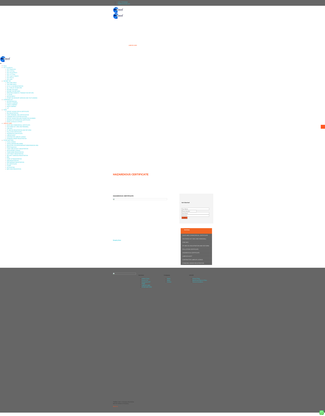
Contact (169, 282)
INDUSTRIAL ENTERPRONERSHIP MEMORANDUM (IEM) (22, 145)
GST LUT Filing (11, 74)
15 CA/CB (9, 94)
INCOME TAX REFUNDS (13, 91)
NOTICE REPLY (11, 96)
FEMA (130, 38)
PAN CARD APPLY (12, 83)
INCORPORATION (12, 101)
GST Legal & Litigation (13, 76)
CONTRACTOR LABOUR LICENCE (16, 137)
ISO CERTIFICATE (12, 164)
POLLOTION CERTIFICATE (190, 249)
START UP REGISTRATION (14, 159)
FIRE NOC (9, 128)
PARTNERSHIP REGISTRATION (15, 162)
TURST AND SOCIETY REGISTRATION (17, 149)
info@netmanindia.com (124, 4)
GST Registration (11, 69)
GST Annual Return (12, 72)
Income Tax (145, 280)
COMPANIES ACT (133, 31)
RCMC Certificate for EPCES (14, 121)
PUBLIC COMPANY (12, 105)
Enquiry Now (117, 240)
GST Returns (10, 77)
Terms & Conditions (198, 282)
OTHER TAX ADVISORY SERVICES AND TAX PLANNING (22, 98)
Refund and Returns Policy (200, 280)
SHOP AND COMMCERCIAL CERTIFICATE (18, 125)
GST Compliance (134, 16)
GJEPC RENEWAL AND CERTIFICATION (18, 115)
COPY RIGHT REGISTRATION (15, 154)
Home (130, 9)
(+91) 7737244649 (123, 2)
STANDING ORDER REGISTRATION (16, 138)
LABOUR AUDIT (11, 135)
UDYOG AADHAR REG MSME (15, 143)
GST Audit (9, 79)
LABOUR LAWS (133, 45)
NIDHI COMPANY (11, 106)
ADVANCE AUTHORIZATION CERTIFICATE (18, 120)
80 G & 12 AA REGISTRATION (15, 86)
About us (115, 406)
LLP (8, 108)
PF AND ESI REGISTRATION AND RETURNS (19, 130)
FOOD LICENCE (11, 142)
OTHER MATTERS (133, 52)
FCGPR (9, 165)
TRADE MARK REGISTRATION (15, 152)
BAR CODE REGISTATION (14, 169)
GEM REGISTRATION (13, 160)
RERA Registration (12, 147)
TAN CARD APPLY (12, 84)
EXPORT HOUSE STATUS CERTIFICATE (18, 111)
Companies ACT (146, 282)
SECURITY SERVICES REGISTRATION (17, 155)
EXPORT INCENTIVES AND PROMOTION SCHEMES (21, 118)
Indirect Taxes (145, 278)
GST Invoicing (10, 71)
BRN (8, 157)
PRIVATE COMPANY (12, 103)
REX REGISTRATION (12, 113)
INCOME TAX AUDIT (12, 89)
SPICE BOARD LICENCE (13, 150)
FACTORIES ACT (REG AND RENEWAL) (18, 127)
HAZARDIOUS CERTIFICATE (15, 133)
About (168, 280)
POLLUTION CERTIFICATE (14, 132)
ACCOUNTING (11, 167)
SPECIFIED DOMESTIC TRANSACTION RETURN (20, 93)
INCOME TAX (132, 23)
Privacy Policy (196, 278)
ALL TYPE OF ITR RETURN (14, 88)
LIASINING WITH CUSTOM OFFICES (17, 116)
